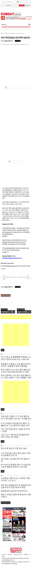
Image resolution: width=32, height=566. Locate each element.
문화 (6, 33)
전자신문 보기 (5, 503)
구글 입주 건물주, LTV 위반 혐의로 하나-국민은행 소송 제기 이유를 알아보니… (16, 418)
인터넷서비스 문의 (18, 554)
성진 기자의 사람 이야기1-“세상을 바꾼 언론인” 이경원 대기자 (24, 312)
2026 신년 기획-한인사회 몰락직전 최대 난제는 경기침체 (15, 436)
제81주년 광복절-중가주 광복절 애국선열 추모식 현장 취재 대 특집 (16, 486)
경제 (2, 409)
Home (2, 33)
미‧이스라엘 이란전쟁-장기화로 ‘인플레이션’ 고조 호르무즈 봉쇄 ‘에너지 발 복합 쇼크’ (15, 425)
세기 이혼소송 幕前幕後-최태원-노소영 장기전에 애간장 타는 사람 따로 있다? (16, 359)
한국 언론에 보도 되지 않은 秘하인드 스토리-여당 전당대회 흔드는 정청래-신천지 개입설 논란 (16, 372)
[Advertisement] (16, 317)
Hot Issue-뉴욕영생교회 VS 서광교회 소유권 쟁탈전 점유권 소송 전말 (15, 466)
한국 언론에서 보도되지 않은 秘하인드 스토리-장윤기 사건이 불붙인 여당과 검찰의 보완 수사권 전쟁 (16, 377)
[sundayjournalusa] (10, 14)
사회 (2, 441)
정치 (2, 350)
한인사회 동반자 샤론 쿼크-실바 (14, 448)
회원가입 (28, 5)
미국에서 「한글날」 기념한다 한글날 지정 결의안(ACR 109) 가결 (8, 312)
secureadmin (21, 44)
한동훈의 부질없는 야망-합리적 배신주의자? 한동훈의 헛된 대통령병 (16, 365)
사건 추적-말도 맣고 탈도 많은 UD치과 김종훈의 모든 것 (16, 454)
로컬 (2, 471)
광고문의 (10, 554)
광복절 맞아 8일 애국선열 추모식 (14, 491)
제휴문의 (26, 554)
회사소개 (4, 554)
